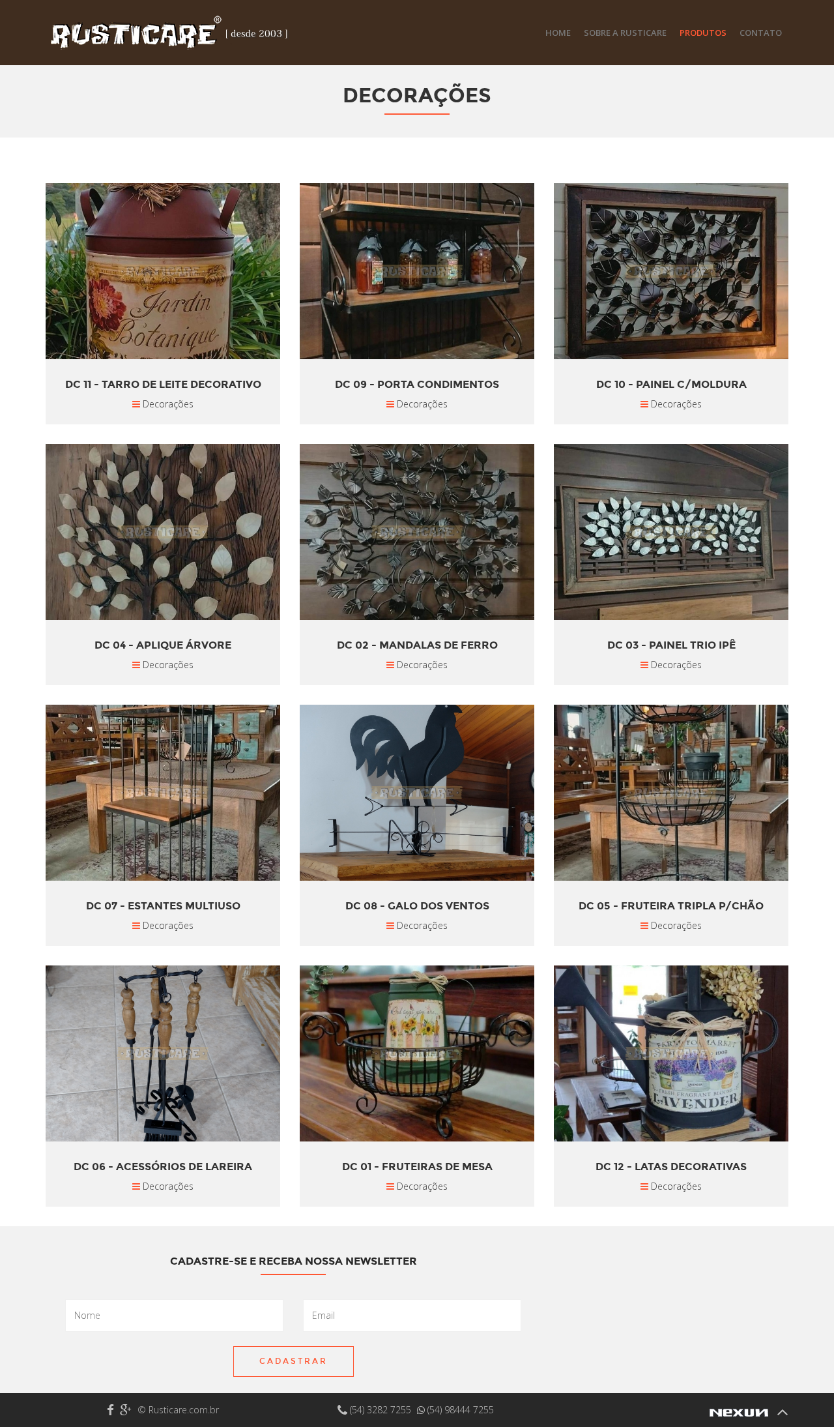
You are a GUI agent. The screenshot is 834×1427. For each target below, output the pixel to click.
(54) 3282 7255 (380, 1410)
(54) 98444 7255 (459, 1410)
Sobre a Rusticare (625, 32)
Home (558, 32)
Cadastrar (293, 1361)
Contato (761, 32)
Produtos (703, 32)
